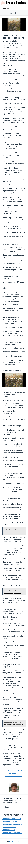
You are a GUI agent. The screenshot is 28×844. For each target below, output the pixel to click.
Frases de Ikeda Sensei (11, 819)
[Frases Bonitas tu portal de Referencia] (13, 3)
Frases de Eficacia (9, 822)
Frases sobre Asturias (13, 776)
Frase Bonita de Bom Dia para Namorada (12, 826)
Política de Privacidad (16, 841)
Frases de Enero (8, 830)
